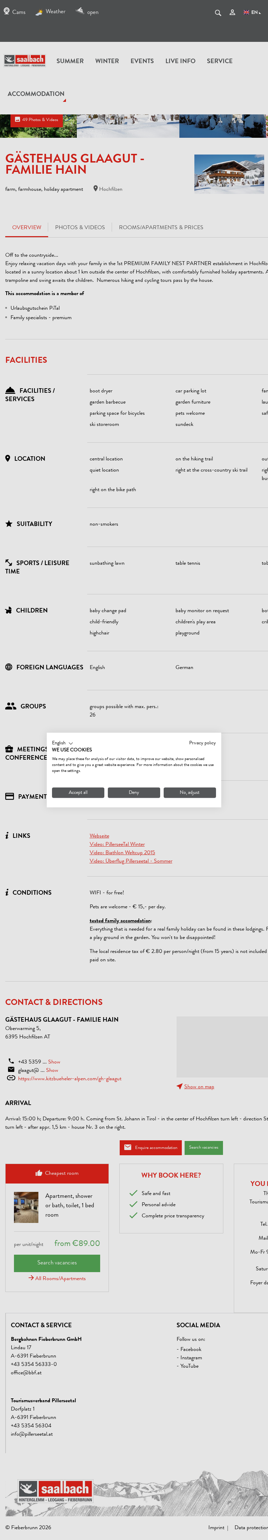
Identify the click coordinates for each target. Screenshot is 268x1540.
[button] (62, 743)
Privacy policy (202, 743)
